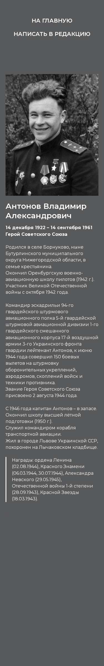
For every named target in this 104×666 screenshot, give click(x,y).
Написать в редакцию (52, 34)
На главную (52, 20)
